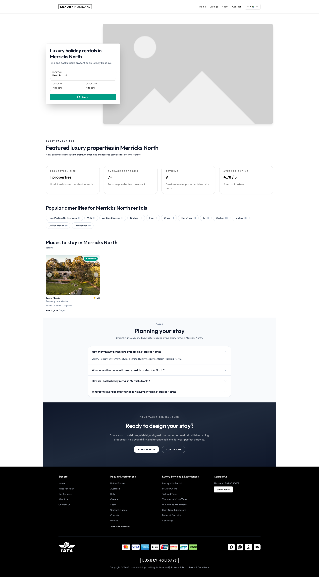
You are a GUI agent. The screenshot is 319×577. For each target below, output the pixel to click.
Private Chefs (169, 488)
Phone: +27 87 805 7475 (226, 483)
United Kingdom (118, 509)
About (225, 6)
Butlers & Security (171, 515)
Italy (112, 493)
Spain (113, 504)
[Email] (257, 547)
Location (57, 72)
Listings (214, 6)
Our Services (65, 493)
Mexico (114, 520)
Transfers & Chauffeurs (174, 499)
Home (202, 6)
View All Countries (120, 526)
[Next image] (96, 274)
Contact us (173, 449)
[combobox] (253, 7)
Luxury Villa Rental (172, 483)
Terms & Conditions (199, 567)
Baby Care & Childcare (174, 509)
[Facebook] (231, 547)
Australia (115, 488)
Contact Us (64, 504)
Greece (114, 499)
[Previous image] (49, 274)
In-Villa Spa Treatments (174, 504)
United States (117, 483)
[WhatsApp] (248, 547)
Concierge (167, 520)
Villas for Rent (66, 488)
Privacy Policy (178, 567)
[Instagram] (240, 547)
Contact (236, 6)
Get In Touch (223, 489)
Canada (114, 515)
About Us (63, 499)
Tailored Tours (169, 493)
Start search (146, 449)
